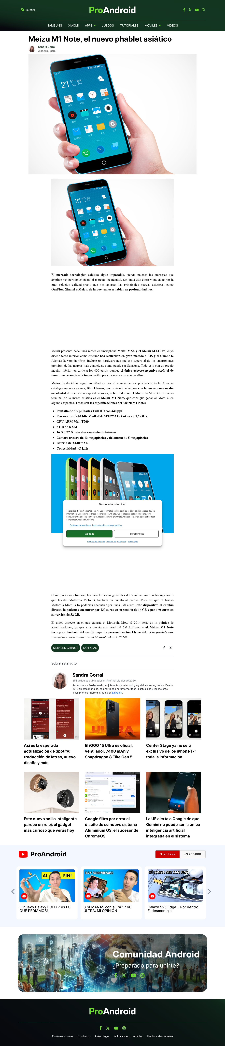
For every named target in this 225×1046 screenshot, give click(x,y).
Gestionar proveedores (80, 525)
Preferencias (136, 533)
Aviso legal (133, 541)
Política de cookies (96, 541)
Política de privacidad (116, 541)
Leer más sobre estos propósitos (107, 525)
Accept (89, 533)
